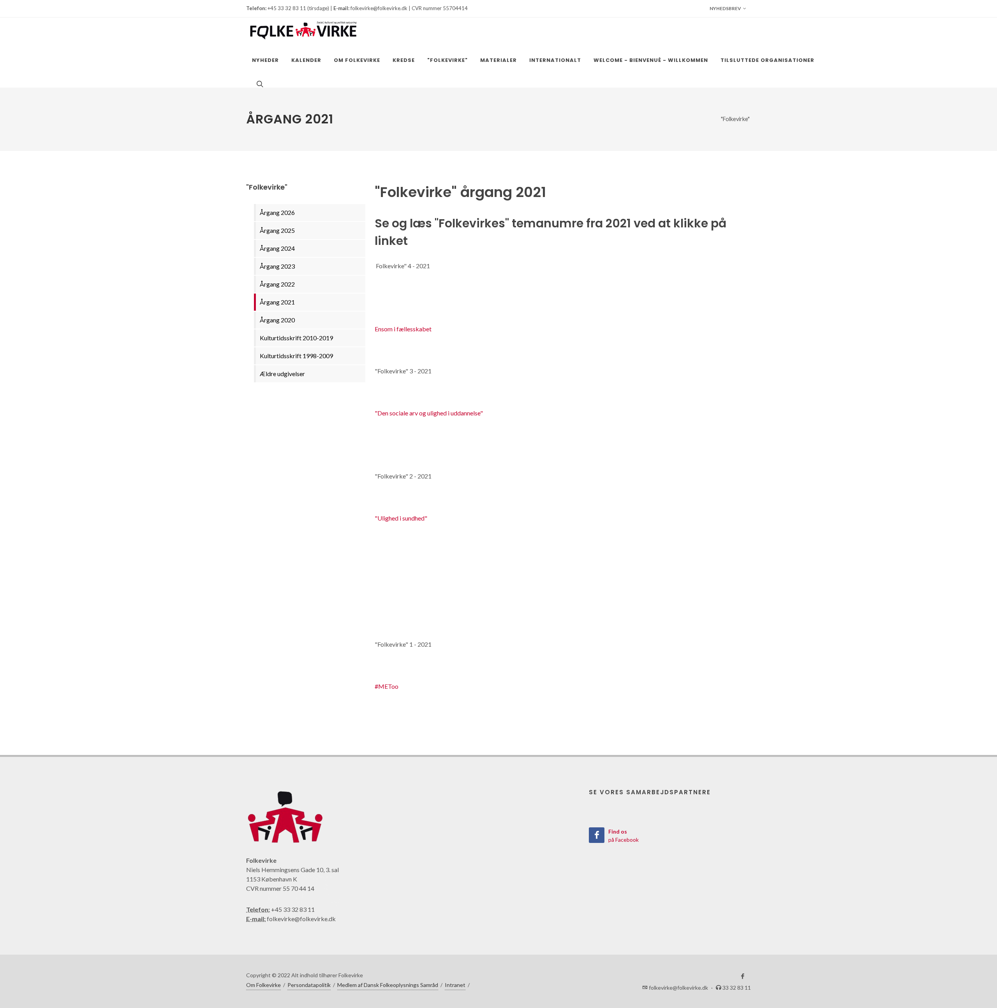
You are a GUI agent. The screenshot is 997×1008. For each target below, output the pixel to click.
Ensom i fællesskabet (403, 328)
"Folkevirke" (735, 119)
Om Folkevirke (263, 985)
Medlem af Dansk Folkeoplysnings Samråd (387, 985)
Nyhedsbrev (725, 8)
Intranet (455, 985)
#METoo (386, 686)
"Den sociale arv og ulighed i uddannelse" (429, 413)
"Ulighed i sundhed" (401, 518)
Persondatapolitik (309, 985)
